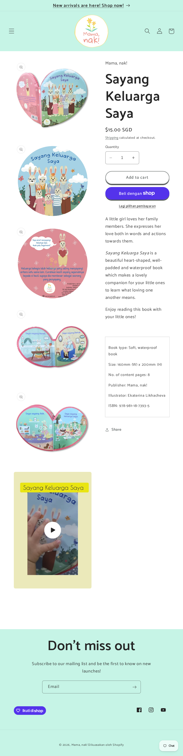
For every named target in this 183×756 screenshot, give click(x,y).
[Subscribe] (134, 687)
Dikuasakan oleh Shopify (106, 744)
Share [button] (116, 429)
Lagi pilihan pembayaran (137, 206)
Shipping (111, 137)
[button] (11, 31)
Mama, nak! (79, 744)
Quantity (112, 147)
